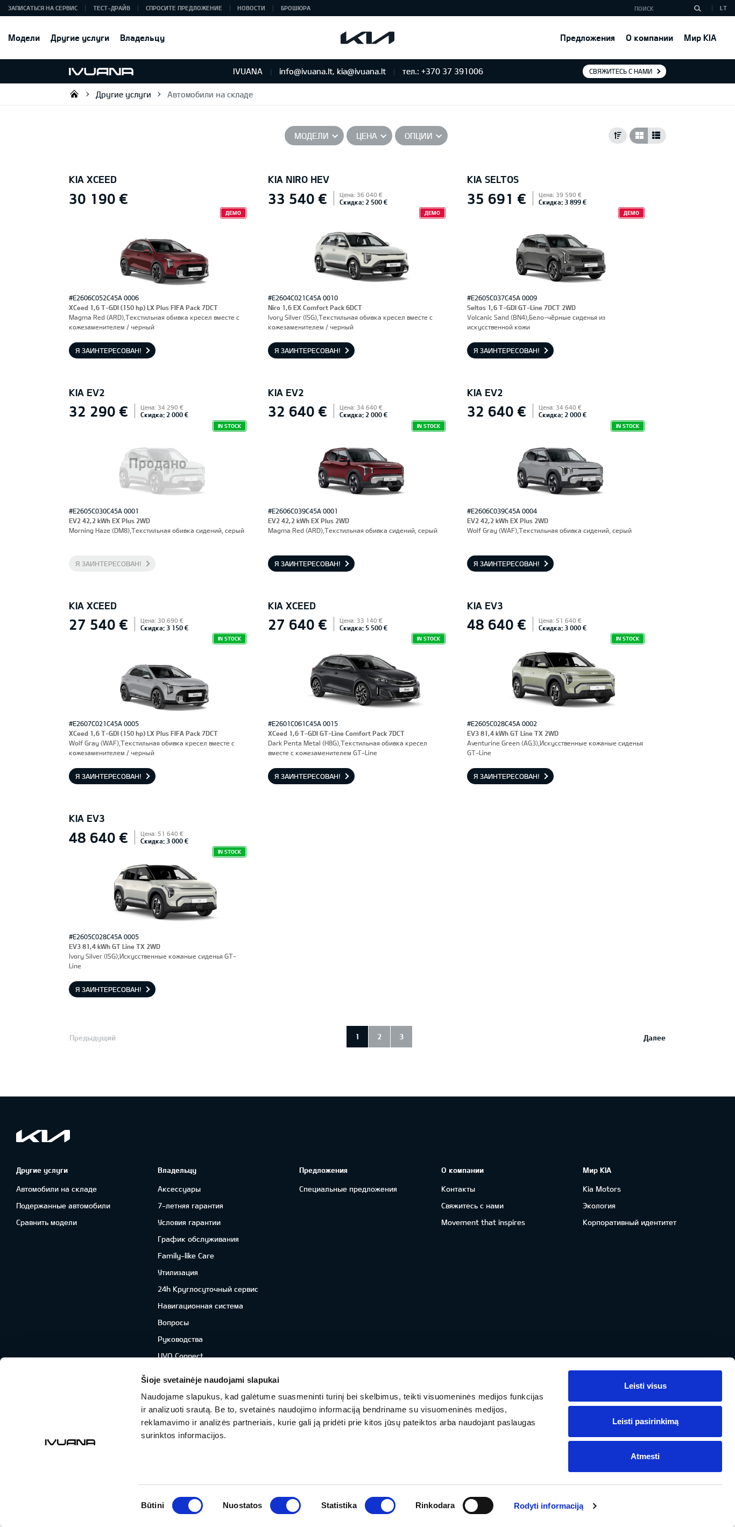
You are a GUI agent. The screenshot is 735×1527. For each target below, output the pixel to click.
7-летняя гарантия (190, 1205)
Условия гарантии (189, 1222)
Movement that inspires (483, 1222)
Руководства (180, 1338)
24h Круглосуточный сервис (208, 1288)
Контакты (458, 1188)
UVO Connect (180, 1355)
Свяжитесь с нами (620, 71)
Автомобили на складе (210, 94)
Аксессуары (179, 1188)
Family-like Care (186, 1255)
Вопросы (173, 1322)
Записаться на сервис (42, 7)
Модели (24, 37)
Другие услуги (80, 37)
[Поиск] (697, 8)
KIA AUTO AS (74, 93)
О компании (649, 37)
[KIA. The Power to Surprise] (43, 1136)
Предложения (587, 37)
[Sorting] (618, 136)
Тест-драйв (111, 7)
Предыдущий (92, 1037)
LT (723, 7)
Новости (251, 7)
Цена (366, 135)
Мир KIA (700, 37)
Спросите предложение (184, 7)
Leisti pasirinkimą (645, 1421)
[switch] (285, 1505)
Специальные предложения (348, 1188)
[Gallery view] (639, 136)
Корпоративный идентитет (629, 1222)
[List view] (657, 136)
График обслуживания (198, 1238)
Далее (655, 1037)
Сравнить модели (46, 1222)
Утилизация (178, 1272)
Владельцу (142, 37)
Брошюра (295, 7)
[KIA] (367, 37)
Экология (599, 1205)
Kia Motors (602, 1188)
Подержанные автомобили (63, 1205)
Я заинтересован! (108, 350)
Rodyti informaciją (549, 1505)
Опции (419, 135)
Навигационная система (200, 1305)
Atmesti (645, 1456)
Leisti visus (645, 1385)
